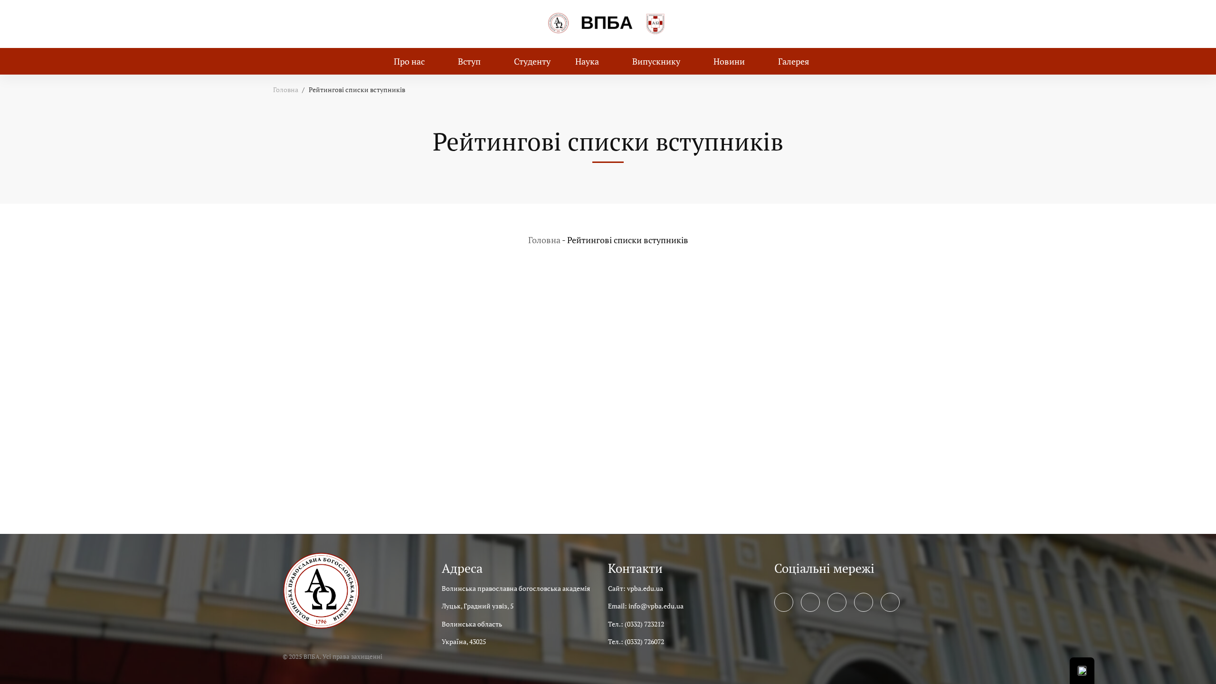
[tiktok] (890, 602)
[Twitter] (810, 602)
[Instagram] (836, 602)
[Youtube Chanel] (863, 602)
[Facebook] (783, 602)
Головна (285, 89)
